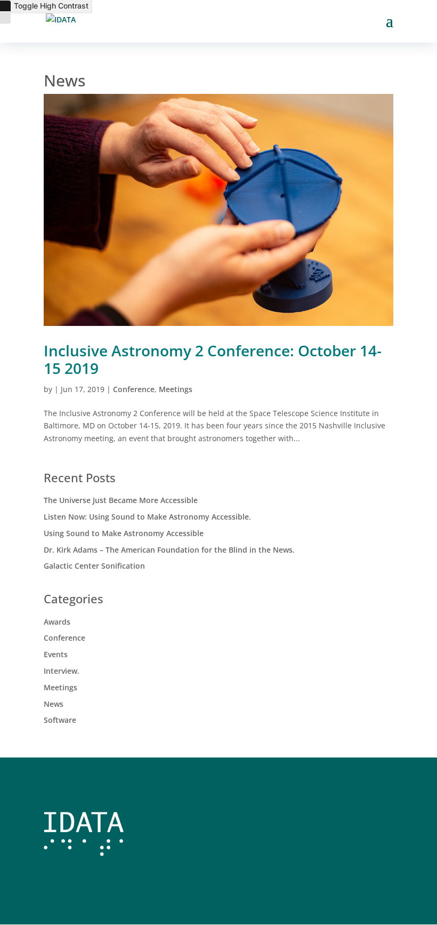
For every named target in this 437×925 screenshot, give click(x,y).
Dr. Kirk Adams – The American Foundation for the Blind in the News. (169, 550)
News (53, 704)
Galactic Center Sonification (94, 566)
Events (56, 654)
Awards (57, 622)
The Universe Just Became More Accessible (121, 500)
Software (60, 720)
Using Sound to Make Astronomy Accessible (124, 533)
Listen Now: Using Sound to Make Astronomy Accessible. (147, 517)
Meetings (175, 389)
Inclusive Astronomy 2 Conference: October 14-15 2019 (213, 359)
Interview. (61, 671)
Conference (134, 389)
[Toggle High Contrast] (5, 6)
